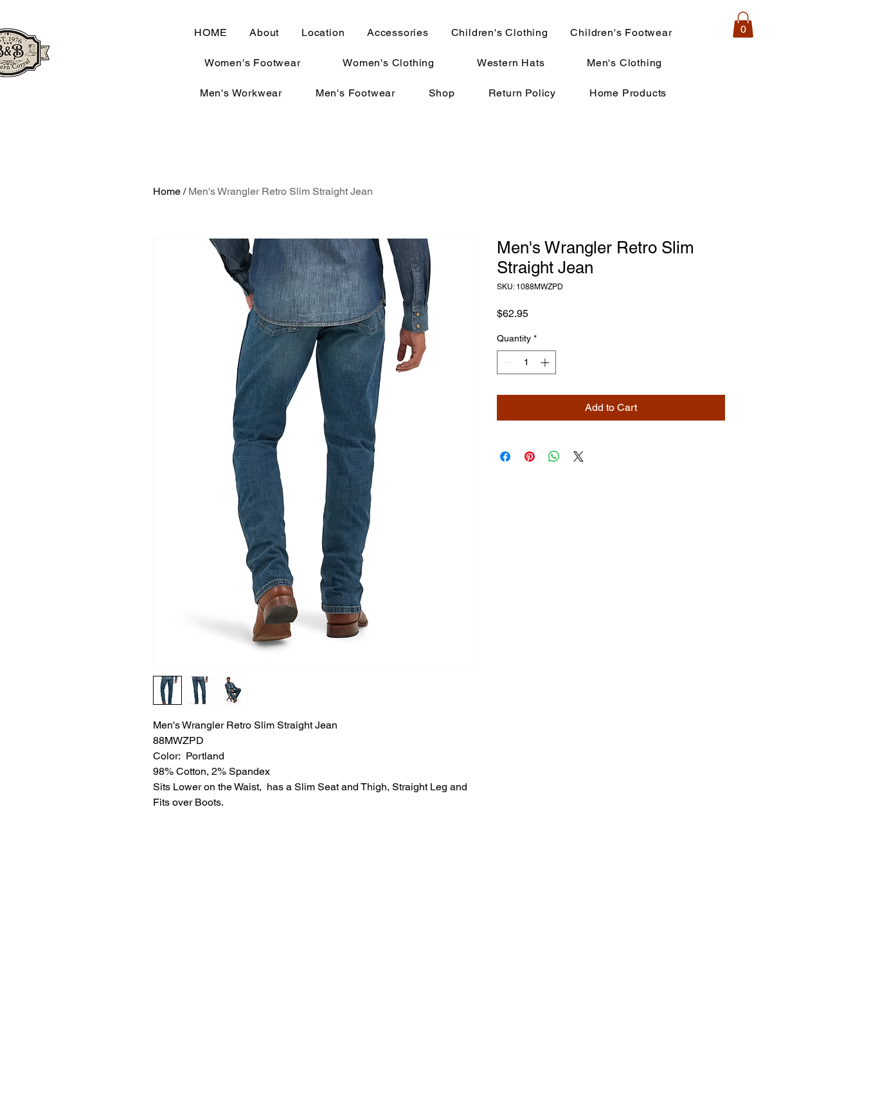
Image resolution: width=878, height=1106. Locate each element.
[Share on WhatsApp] (554, 456)
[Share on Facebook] (505, 456)
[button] (743, 25)
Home (167, 191)
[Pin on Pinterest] (529, 456)
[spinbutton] (526, 362)
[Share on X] (578, 456)
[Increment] (546, 362)
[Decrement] (507, 362)
